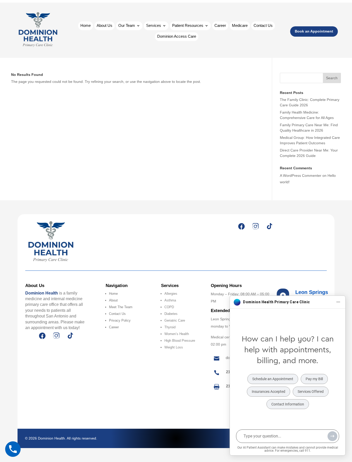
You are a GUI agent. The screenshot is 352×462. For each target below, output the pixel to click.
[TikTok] (269, 226)
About (113, 300)
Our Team (126, 26)
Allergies (170, 294)
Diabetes (171, 314)
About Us (104, 26)
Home (85, 26)
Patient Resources (187, 26)
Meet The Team (120, 307)
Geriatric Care (174, 320)
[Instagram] (255, 226)
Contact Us (263, 26)
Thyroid (169, 327)
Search (332, 78)
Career (220, 26)
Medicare (240, 26)
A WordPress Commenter (300, 175)
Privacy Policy (120, 320)
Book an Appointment (314, 31)
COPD (169, 307)
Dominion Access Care (176, 36)
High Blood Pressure (179, 340)
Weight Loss (173, 347)
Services (153, 26)
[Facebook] (241, 226)
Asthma (170, 300)
